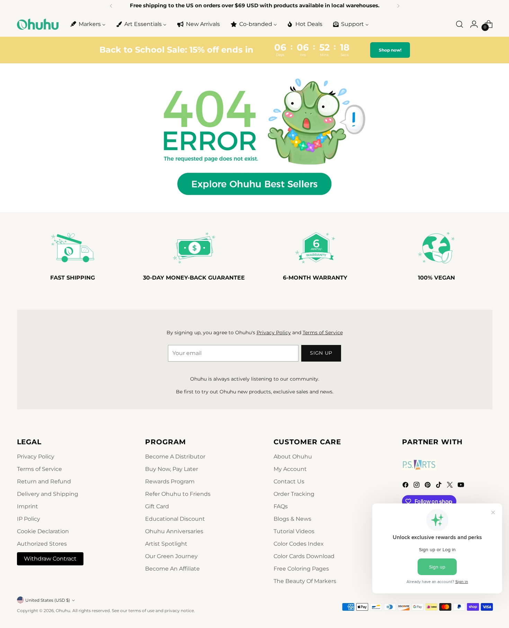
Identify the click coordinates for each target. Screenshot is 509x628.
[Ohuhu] (38, 24)
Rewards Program (170, 481)
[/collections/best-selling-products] (254, 137)
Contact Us (289, 481)
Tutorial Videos (294, 531)
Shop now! (390, 50)
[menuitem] (87, 24)
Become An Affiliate (172, 568)
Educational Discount (175, 519)
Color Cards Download (304, 556)
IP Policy (28, 519)
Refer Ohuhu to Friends (178, 494)
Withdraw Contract (50, 558)
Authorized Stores (42, 543)
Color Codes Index (299, 543)
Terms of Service (323, 332)
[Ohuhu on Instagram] (417, 486)
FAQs (281, 506)
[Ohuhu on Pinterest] (428, 486)
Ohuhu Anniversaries (174, 531)
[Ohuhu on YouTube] (461, 486)
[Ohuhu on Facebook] (406, 486)
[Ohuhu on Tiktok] (439, 486)
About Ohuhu (293, 456)
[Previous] (111, 6)
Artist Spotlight (166, 543)
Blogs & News (292, 519)
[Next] (398, 6)
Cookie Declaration (43, 531)
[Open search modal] (459, 24)
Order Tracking (294, 494)
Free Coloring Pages (301, 568)
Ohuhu (63, 610)
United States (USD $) (47, 600)
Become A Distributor (175, 456)
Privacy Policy (274, 332)
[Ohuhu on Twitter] (450, 486)
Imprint (27, 506)
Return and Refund (44, 481)
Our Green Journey (171, 556)
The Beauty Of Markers (305, 581)
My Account (290, 469)
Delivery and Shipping (47, 494)
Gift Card (157, 506)
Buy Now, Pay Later (171, 469)
